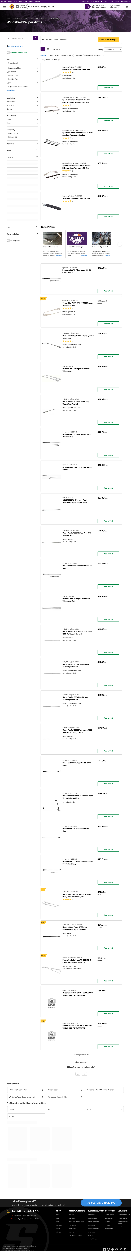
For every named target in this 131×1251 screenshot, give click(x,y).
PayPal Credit (91, 1232)
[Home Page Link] (11, 6)
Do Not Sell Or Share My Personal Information (15, 1248)
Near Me (120, 1227)
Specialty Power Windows (18, 86)
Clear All (43, 55)
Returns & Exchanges (93, 1228)
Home (8, 19)
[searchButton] (87, 6)
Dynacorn (12, 72)
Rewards (71, 1232)
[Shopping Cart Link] (127, 6)
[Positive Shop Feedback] (77, 1074)
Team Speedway (109, 1228)
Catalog (58, 1228)
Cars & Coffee (108, 1218)
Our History (72, 1218)
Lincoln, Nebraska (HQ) (124, 1214)
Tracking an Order (92, 1218)
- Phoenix (107, 1225)
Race (57, 1218)
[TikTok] (112, 1249)
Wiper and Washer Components (39, 19)
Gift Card (58, 1232)
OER (10, 83)
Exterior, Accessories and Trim (20, 19)
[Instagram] (108, 1249)
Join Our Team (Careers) (75, 1235)
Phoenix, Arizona (122, 1218)
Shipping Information (93, 1221)
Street (57, 1214)
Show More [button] (11, 90)
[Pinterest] (125, 1249)
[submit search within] (35, 38)
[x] (121, 1249)
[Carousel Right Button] (120, 244)
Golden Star (13, 79)
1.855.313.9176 (25, 1211)
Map (35, 1246)
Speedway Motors (15, 68)
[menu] (4, 6)
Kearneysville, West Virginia (123, 1222)
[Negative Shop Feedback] (84, 1074)
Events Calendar (109, 1214)
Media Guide (72, 1228)
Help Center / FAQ (92, 1214)
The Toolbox (72, 1225)
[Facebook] (104, 1249)
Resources (22, 1246)
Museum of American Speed (76, 1221)
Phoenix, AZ (13, 133)
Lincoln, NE (13, 137)
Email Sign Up (91, 1225)
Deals (57, 1221)
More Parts (59, 1225)
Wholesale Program (93, 1239)
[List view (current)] (43, 49)
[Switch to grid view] (48, 49)
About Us (71, 1214)
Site (33, 1246)
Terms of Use (14, 1246)
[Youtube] (116, 1249)
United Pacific (14, 75)
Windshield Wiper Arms (57, 19)
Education (28, 1246)
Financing (90, 1235)
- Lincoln (107, 1221)
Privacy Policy (6, 1246)
